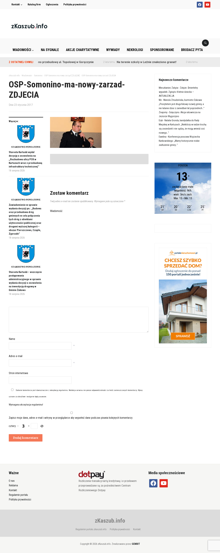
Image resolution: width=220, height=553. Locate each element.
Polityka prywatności (74, 4)
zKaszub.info (110, 520)
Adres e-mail (15, 356)
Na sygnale (50, 50)
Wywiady (113, 50)
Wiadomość (56, 211)
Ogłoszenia (52, 4)
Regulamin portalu (18, 494)
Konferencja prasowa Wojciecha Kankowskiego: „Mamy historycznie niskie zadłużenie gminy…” (179, 140)
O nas (12, 480)
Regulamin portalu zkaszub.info (91, 529)
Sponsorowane (162, 50)
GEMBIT (136, 544)
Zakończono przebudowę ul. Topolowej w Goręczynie (50, 62)
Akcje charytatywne (82, 50)
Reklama (13, 485)
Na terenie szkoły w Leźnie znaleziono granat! (138, 62)
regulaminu (63, 390)
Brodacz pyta (192, 50)
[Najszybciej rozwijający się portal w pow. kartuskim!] (29, 26)
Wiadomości (22, 50)
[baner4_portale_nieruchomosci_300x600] (183, 295)
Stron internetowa (18, 373)
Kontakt (16, 4)
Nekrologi (135, 50)
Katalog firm (34, 4)
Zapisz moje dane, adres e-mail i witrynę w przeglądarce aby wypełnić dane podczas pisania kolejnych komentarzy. (71, 417)
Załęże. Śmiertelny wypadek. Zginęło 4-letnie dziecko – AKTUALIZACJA (178, 91)
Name (12, 339)
